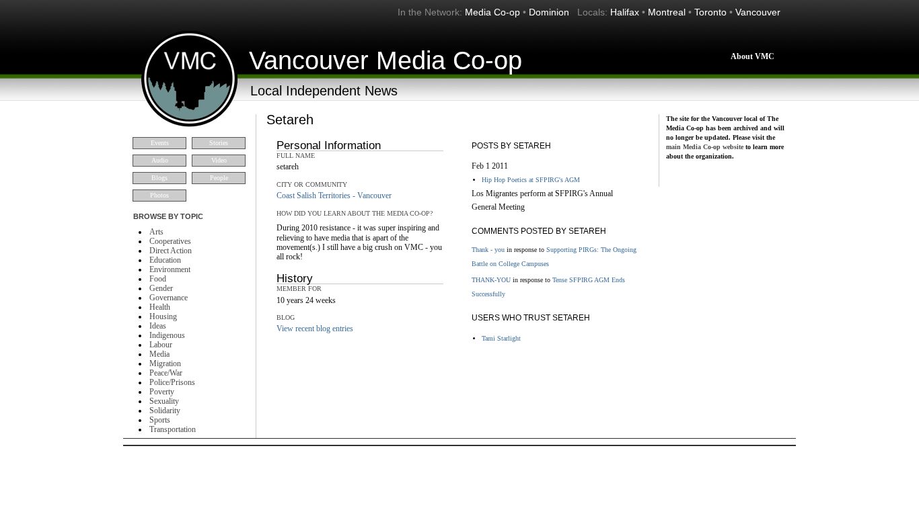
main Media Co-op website (704, 146)
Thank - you (488, 249)
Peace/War (165, 373)
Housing (163, 316)
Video (219, 160)
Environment (169, 269)
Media (159, 354)
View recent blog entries (315, 328)
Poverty (161, 391)
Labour (160, 344)
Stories (218, 142)
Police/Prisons (172, 382)
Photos (159, 195)
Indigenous (167, 335)
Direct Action (170, 250)
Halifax (624, 12)
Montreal (667, 12)
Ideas (157, 326)
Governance (168, 297)
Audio (159, 160)
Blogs (159, 177)
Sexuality (164, 401)
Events (160, 142)
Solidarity (164, 410)
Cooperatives (170, 241)
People (219, 177)
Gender (161, 288)
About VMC (752, 56)
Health (159, 307)
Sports (159, 420)
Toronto (710, 12)
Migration (165, 363)
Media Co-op (492, 12)
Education (165, 260)
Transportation (172, 429)
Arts (156, 231)
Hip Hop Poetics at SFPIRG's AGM (531, 179)
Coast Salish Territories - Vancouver (334, 195)
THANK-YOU (491, 280)
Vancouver (757, 12)
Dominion (549, 12)
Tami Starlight (501, 338)
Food (157, 279)
